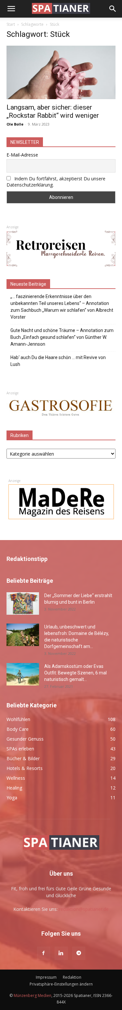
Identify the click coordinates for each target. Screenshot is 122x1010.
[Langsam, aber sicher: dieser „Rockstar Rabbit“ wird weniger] (61, 72)
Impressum (46, 977)
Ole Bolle (15, 124)
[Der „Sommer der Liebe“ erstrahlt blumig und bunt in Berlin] (23, 603)
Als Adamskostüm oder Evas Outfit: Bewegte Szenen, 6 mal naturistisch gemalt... (75, 673)
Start (11, 24)
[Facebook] (43, 953)
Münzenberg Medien (32, 995)
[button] (11, 9)
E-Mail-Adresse (22, 155)
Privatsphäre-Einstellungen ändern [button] (61, 984)
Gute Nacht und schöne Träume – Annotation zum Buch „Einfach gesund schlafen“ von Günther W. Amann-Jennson (62, 337)
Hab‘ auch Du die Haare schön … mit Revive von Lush (58, 361)
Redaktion (72, 977)
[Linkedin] (61, 953)
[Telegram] (78, 953)
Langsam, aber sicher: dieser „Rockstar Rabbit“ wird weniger (53, 111)
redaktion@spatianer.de (84, 909)
